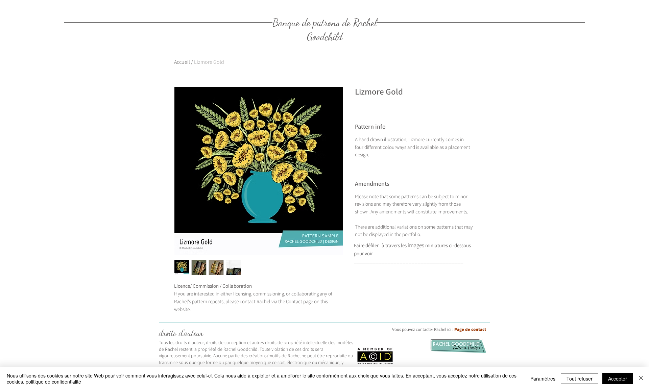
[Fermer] (641, 378)
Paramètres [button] (542, 378)
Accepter (617, 378)
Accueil (182, 62)
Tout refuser (580, 378)
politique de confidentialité (53, 381)
